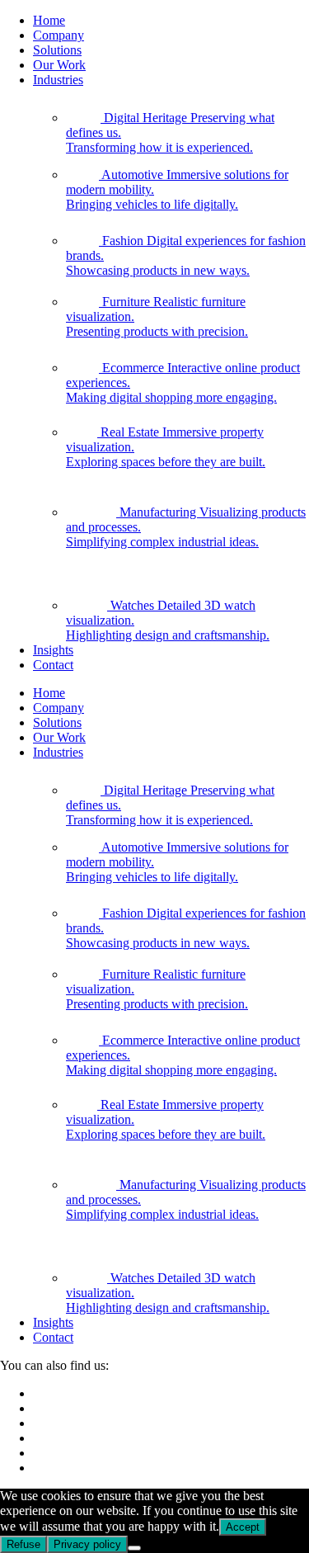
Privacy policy (87, 1544)
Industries (58, 80)
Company (58, 35)
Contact (53, 665)
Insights (53, 650)
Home (49, 20)
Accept (243, 1527)
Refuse (23, 1544)
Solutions (57, 50)
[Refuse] (134, 1548)
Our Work (59, 65)
